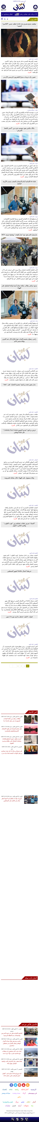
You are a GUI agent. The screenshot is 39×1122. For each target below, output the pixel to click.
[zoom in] (2, 19)
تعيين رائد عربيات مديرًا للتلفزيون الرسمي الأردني (19, 77)
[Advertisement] (19, 690)
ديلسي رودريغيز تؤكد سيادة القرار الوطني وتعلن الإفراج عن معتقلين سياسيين (12, 1043)
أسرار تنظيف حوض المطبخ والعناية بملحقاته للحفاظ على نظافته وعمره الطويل (11, 741)
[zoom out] (7, 19)
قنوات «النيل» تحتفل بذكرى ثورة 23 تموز (19, 617)
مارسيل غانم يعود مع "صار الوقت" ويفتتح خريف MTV (19, 235)
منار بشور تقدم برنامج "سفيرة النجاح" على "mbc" (19, 384)
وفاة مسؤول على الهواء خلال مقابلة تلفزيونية (19, 478)
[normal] (5, 19)
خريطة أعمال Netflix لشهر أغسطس (19, 571)
